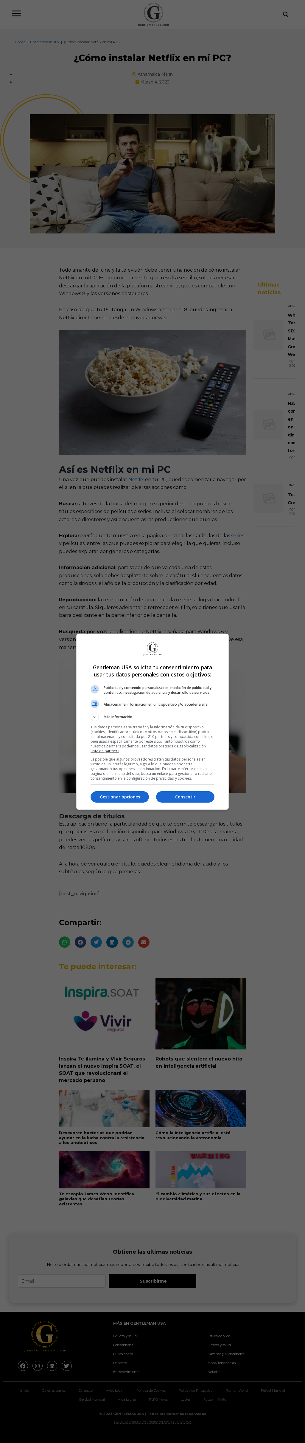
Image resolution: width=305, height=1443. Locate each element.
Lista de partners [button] (105, 750)
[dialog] (152, 722)
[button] (152, 717)
